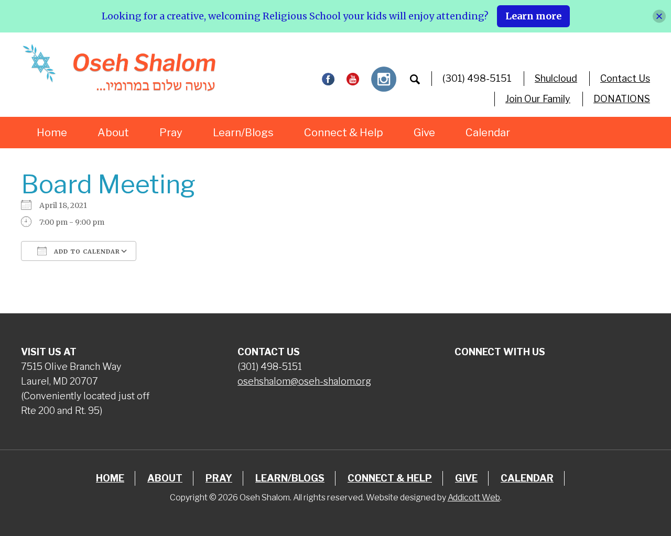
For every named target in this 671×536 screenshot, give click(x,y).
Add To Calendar (86, 251)
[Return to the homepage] (119, 67)
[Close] (659, 16)
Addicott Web (474, 497)
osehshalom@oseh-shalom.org (304, 381)
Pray (170, 132)
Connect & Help (343, 132)
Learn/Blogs (243, 132)
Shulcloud (556, 78)
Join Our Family (537, 98)
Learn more (533, 16)
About (113, 132)
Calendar (488, 132)
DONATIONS (621, 98)
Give (424, 132)
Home (52, 132)
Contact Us (625, 78)
